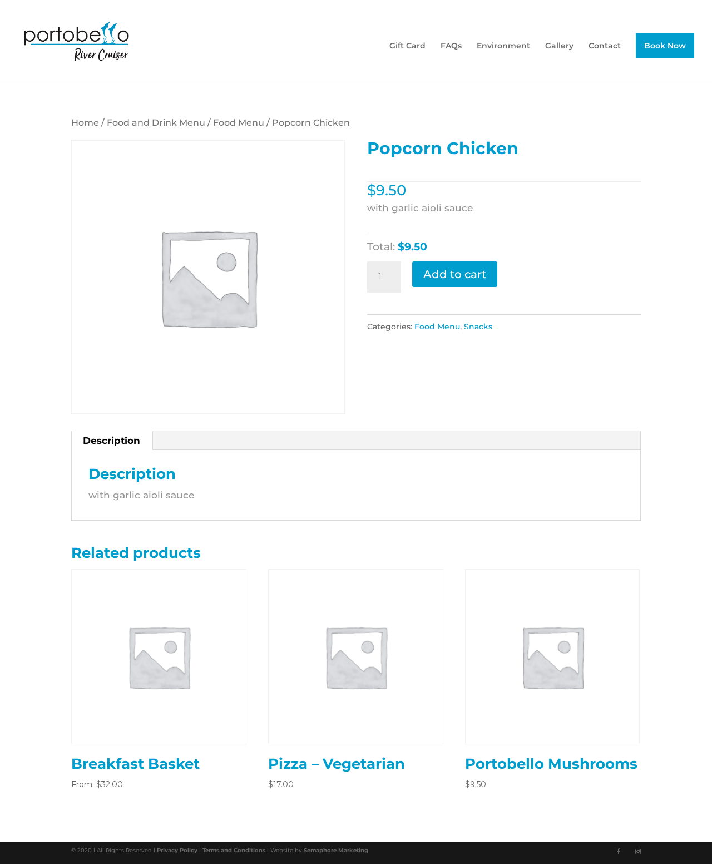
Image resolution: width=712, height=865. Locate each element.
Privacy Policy (178, 850)
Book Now (665, 46)
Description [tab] (111, 440)
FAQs (451, 46)
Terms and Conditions (234, 850)
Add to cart (454, 274)
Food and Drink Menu (156, 122)
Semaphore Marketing (336, 850)
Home (85, 122)
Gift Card (407, 46)
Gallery (559, 46)
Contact (605, 46)
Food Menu (238, 122)
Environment (503, 46)
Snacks (478, 327)
